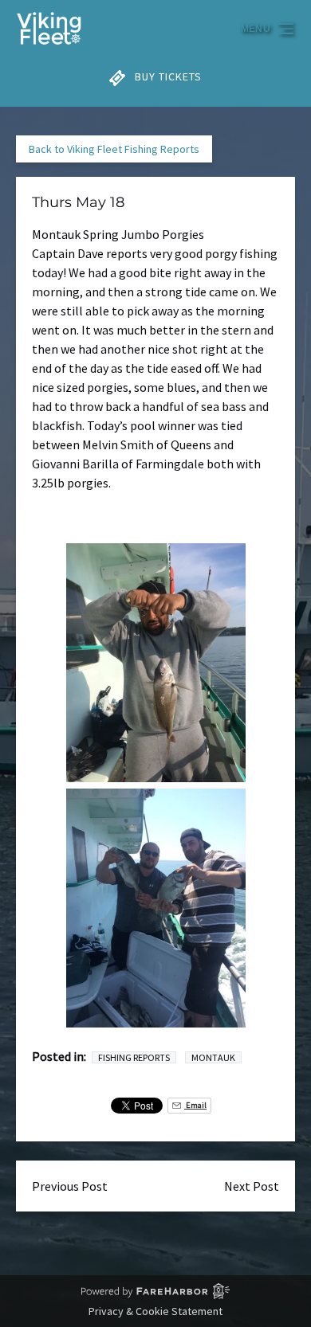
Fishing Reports (134, 1057)
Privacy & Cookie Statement (155, 1311)
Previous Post (70, 1186)
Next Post (251, 1186)
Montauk (213, 1057)
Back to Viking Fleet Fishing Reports (114, 149)
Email (195, 1105)
